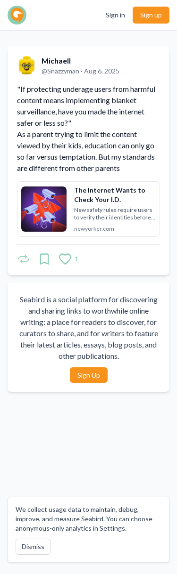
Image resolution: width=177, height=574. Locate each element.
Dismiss (33, 546)
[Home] (17, 15)
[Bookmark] (44, 259)
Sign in (115, 15)
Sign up (151, 15)
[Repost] (23, 259)
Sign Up (88, 375)
